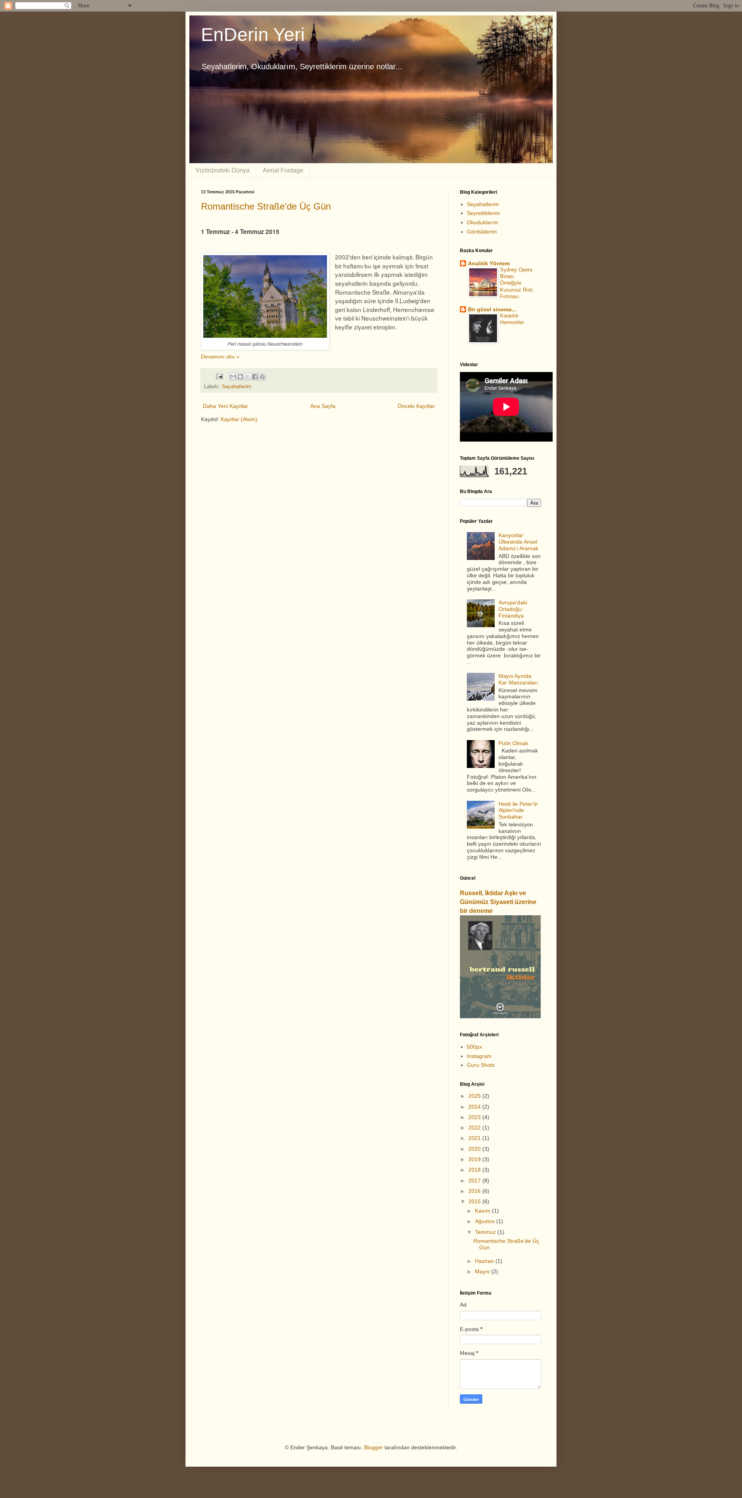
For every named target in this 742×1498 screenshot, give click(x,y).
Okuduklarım (482, 222)
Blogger (373, 1447)
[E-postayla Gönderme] (219, 376)
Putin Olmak (513, 743)
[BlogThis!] (240, 376)
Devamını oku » (220, 356)
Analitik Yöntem (489, 263)
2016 (475, 1191)
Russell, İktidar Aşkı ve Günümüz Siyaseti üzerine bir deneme (498, 901)
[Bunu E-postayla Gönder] (233, 376)
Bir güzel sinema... (492, 309)
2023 (475, 1117)
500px (474, 1047)
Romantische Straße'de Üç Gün (266, 206)
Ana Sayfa (322, 406)
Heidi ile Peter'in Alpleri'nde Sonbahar (518, 810)
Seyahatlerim (236, 386)
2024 (475, 1107)
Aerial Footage (283, 170)
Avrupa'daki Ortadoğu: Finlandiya (513, 609)
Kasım (483, 1211)
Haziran (485, 1261)
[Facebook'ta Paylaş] (255, 376)
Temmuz (486, 1232)
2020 (475, 1149)
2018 (475, 1170)
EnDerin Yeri (253, 34)
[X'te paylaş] (248, 376)
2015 (475, 1201)
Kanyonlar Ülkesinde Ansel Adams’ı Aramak (518, 541)
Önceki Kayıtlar (416, 406)
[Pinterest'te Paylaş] (262, 376)
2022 (475, 1127)
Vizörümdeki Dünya (223, 170)
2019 (475, 1159)
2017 (475, 1180)
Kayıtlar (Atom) (239, 419)
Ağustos (485, 1221)
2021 (475, 1138)
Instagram (479, 1056)
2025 (475, 1096)
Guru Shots (481, 1065)
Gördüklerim (482, 232)
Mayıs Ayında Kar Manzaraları (518, 679)
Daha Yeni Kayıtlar (225, 406)
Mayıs (483, 1271)
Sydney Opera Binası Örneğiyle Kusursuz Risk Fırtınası (516, 283)
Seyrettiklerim (483, 213)
